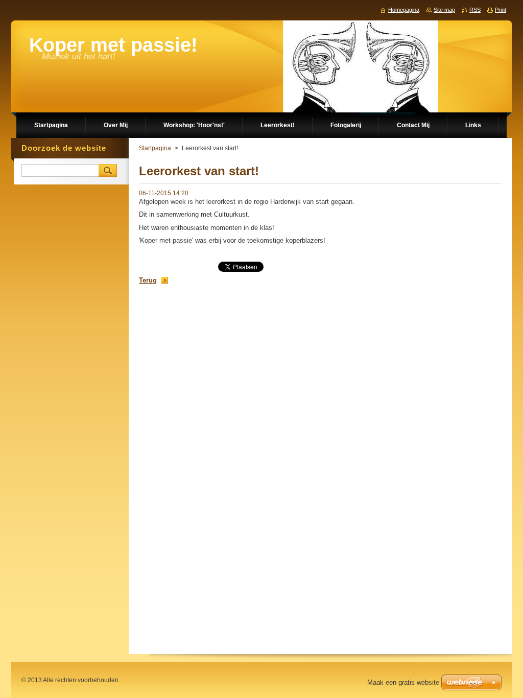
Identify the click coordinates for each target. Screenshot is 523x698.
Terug (148, 280)
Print (500, 10)
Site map (444, 10)
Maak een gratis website (403, 682)
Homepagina (403, 10)
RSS (475, 10)
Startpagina (155, 148)
